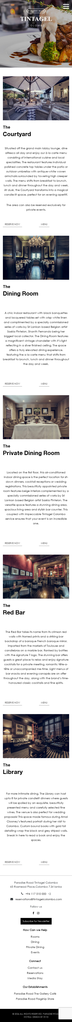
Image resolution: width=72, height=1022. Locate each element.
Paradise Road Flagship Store (35, 998)
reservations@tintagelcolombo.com (38, 899)
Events (35, 952)
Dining (35, 941)
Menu (44, 224)
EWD (46, 1017)
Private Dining (35, 947)
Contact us (35, 967)
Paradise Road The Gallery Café (35, 993)
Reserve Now (12, 224)
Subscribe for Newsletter (36, 921)
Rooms (35, 936)
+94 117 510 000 (36, 893)
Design (36, 1017)
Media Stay (35, 978)
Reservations (35, 973)
